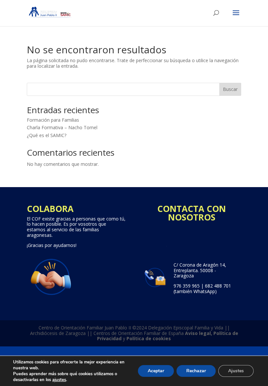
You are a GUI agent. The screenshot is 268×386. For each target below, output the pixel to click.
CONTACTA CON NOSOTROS (191, 213)
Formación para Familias (53, 120)
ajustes (59, 380)
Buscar (230, 89)
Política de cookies (148, 338)
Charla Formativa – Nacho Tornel (62, 127)
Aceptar (156, 371)
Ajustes (236, 371)
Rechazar (196, 371)
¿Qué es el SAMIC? (46, 135)
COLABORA (50, 209)
